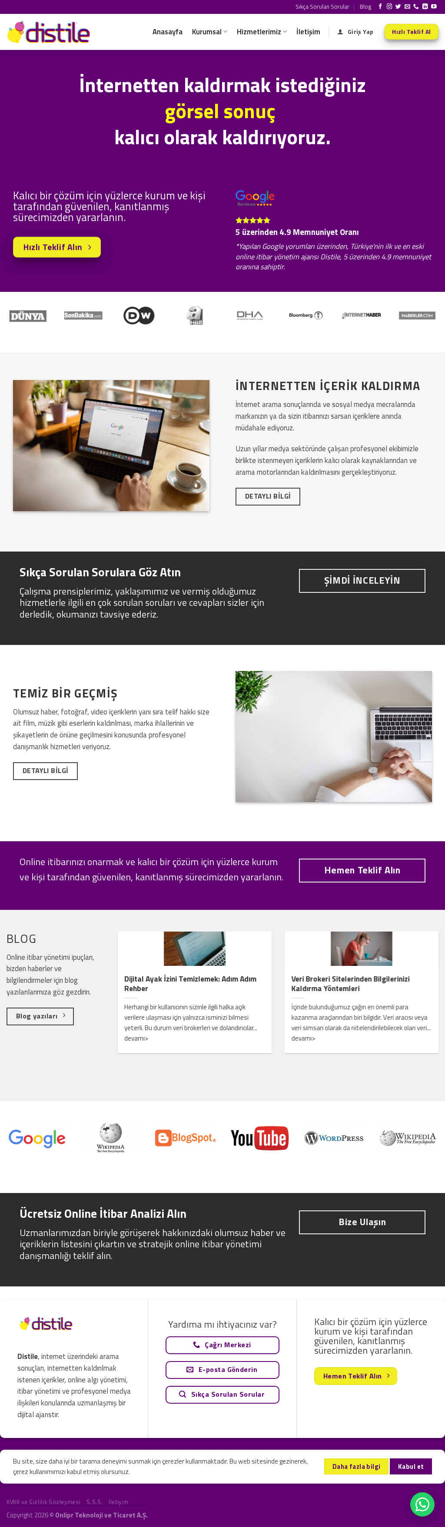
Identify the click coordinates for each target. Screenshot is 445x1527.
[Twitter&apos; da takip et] (398, 7)
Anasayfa (168, 31)
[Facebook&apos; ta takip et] (380, 7)
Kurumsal (207, 31)
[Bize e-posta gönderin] (407, 7)
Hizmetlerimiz (259, 31)
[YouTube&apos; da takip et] (434, 7)
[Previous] (20, 306)
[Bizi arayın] (416, 7)
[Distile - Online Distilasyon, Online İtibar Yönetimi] (50, 32)
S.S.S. (94, 1501)
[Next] (425, 306)
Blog (365, 6)
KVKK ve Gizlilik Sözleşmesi (43, 1501)
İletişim (308, 31)
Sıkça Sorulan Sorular (322, 6)
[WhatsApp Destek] (422, 1504)
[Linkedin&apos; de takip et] (425, 7)
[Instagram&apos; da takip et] (389, 7)
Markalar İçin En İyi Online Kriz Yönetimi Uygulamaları (230, 984)
